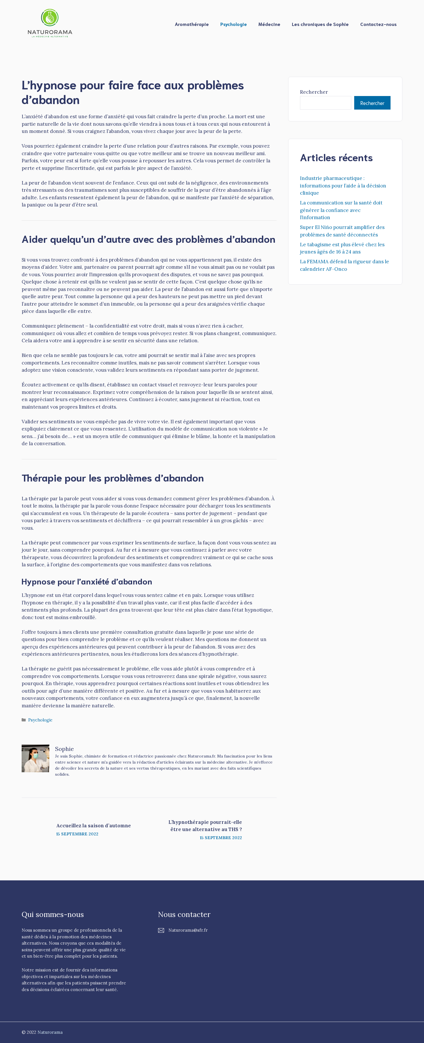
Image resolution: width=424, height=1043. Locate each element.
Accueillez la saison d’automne (93, 825)
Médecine (269, 24)
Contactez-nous (378, 24)
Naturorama (50, 1032)
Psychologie (233, 24)
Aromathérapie (192, 24)
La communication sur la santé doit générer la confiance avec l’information (341, 210)
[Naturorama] (50, 23)
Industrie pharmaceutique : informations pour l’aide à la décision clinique (343, 185)
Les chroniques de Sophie (320, 24)
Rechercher (314, 92)
